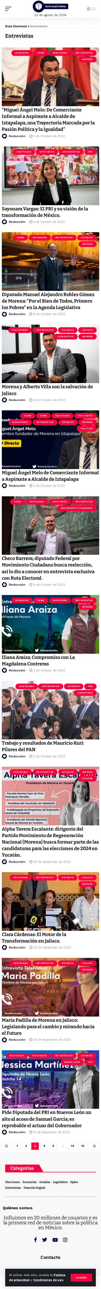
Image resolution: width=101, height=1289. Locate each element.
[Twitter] (45, 1239)
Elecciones (20, 330)
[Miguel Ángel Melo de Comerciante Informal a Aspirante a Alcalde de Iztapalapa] (50, 439)
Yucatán (87, 778)
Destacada (60, 53)
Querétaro (85, 693)
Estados (87, 237)
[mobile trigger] (9, 9)
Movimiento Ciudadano (77, 508)
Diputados (47, 152)
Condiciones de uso (48, 1280)
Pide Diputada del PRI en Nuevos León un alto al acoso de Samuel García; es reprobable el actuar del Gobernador (46, 1119)
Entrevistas (84, 53)
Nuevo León (72, 1062)
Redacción (17, 136)
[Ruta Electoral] (50, 6)
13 (82, 1146)
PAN (90, 686)
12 (72, 1146)
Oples (74, 1182)
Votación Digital (34, 1188)
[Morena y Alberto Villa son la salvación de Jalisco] (50, 354)
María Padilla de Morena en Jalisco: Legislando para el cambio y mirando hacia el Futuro (48, 1026)
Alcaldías (21, 53)
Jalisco (87, 330)
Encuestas (30, 1182)
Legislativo (65, 336)
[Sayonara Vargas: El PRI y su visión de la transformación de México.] (50, 175)
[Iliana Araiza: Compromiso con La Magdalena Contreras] (50, 624)
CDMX (40, 53)
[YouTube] (55, 1239)
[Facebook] (35, 1239)
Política (87, 429)
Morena (87, 59)
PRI (90, 152)
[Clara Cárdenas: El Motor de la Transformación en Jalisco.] (50, 901)
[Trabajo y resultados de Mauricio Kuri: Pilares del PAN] (50, 710)
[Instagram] (65, 1239)
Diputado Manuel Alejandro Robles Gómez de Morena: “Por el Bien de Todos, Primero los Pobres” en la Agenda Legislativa (48, 301)
